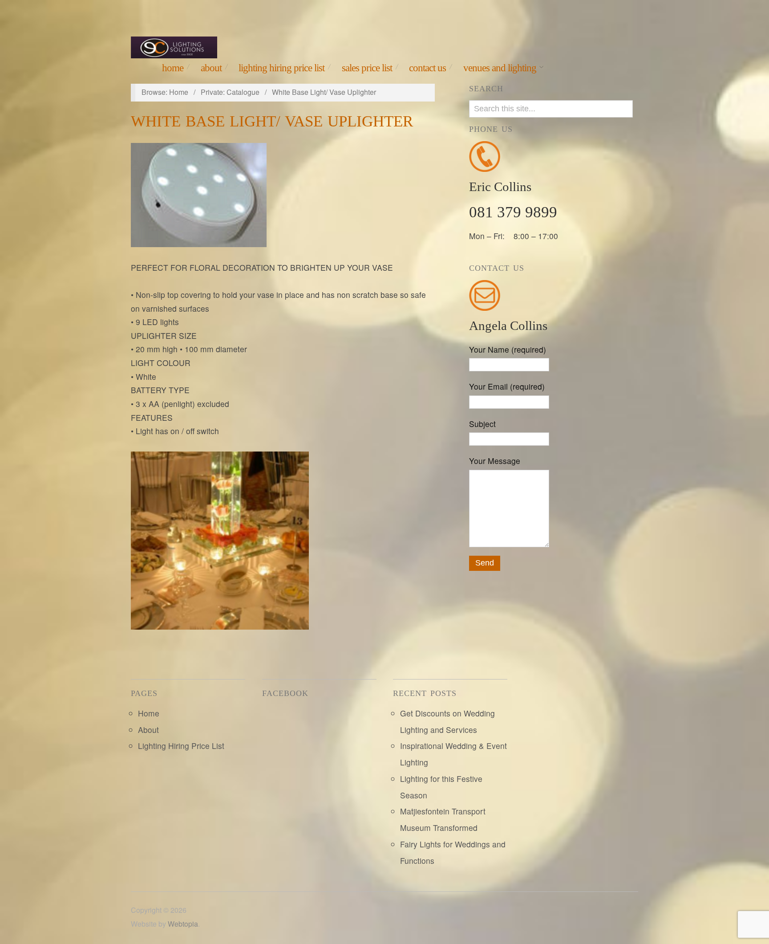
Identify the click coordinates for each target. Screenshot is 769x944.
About (211, 68)
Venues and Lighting (499, 68)
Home (172, 68)
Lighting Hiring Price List (281, 68)
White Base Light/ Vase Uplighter (272, 121)
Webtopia (183, 924)
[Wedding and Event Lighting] (174, 45)
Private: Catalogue (230, 92)
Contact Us (427, 68)
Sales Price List (367, 68)
